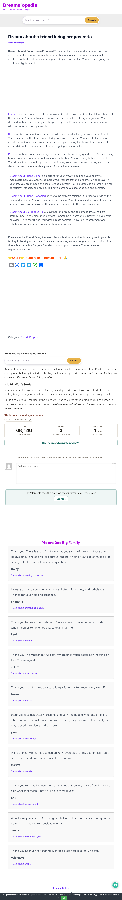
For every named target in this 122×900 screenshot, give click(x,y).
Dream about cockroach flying (26, 836)
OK (64, 898)
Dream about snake (21, 864)
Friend (12, 114)
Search (92, 20)
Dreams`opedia (20, 5)
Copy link (61, 499)
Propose (13, 154)
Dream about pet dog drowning (27, 575)
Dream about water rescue (24, 673)
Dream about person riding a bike (27, 608)
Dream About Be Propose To (26, 211)
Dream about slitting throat (24, 804)
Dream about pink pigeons (24, 738)
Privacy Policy (61, 888)
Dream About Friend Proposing (28, 195)
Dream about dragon (21, 640)
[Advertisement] (61, 90)
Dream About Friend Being (25, 175)
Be (9, 134)
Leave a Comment (16, 43)
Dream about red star (21, 700)
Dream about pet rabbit (22, 771)
